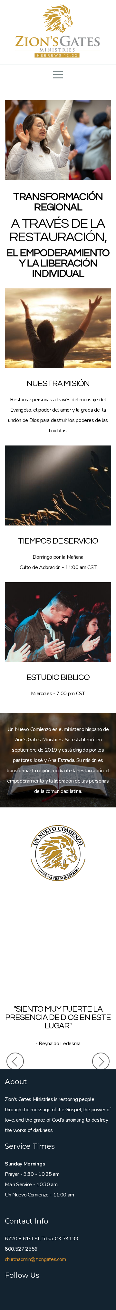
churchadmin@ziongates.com (35, 1259)
